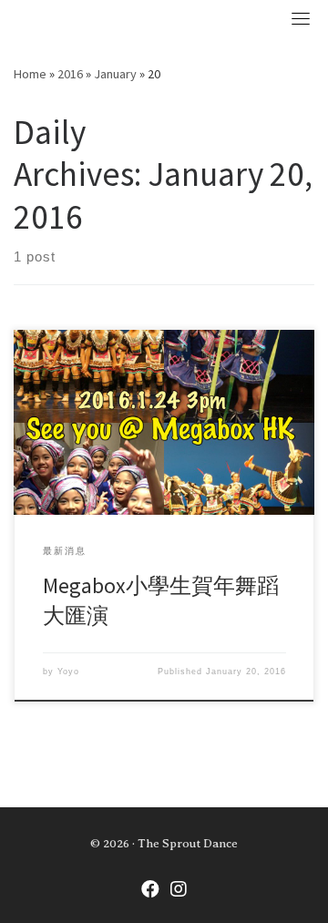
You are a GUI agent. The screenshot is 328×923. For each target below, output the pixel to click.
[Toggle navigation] (300, 18)
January (115, 74)
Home (30, 74)
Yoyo (68, 671)
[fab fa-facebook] (150, 891)
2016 (70, 74)
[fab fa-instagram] (178, 891)
